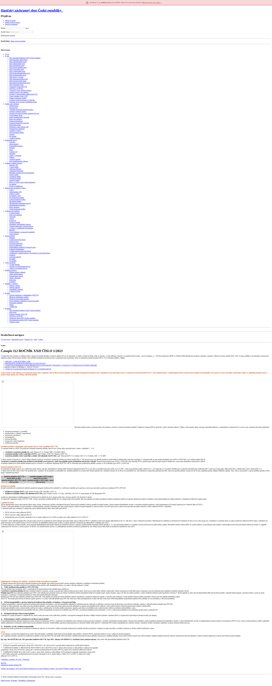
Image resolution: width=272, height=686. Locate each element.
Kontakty (14, 680)
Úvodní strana (5, 339)
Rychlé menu (5, 32)
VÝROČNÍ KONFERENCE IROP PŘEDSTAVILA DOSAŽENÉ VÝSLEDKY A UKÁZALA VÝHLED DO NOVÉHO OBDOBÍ (51, 365)
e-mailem (12, 659)
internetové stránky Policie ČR (11, 665)
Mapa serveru (15, 41)
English (22, 41)
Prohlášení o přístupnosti (27, 680)
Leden (41, 339)
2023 (35, 339)
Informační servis (17, 339)
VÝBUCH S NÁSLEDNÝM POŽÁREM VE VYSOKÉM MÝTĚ (28, 369)
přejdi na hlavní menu (12, 22)
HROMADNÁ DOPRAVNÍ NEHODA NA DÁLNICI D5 (25, 363)
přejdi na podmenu (11, 24)
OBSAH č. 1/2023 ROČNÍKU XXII (17, 361)
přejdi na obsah (10, 20)
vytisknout (4, 659)
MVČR (3, 663)
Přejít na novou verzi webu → (152, 2)
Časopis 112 (28, 339)
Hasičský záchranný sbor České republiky (31, 10)
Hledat (3, 28)
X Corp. (19, 659)
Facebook (26, 659)
